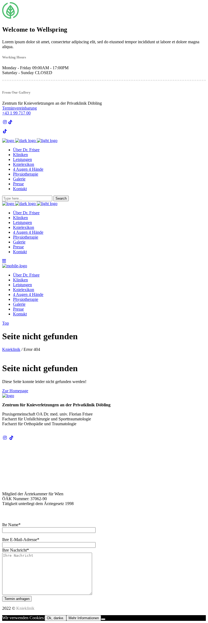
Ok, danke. (55, 618)
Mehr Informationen (84, 618)
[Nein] (103, 619)
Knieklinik (11, 349)
